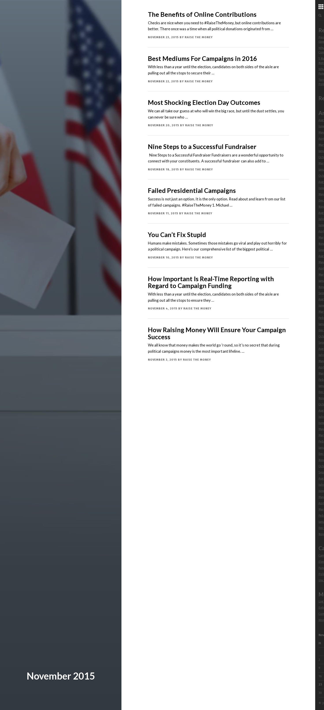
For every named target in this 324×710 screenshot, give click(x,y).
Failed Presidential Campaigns (192, 190)
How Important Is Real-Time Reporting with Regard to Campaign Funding (211, 282)
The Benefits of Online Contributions (202, 14)
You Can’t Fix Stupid (177, 234)
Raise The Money (199, 37)
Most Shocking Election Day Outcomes (204, 102)
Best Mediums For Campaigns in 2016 (202, 58)
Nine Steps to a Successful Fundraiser (202, 146)
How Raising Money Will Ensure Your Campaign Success (217, 333)
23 (320, 684)
